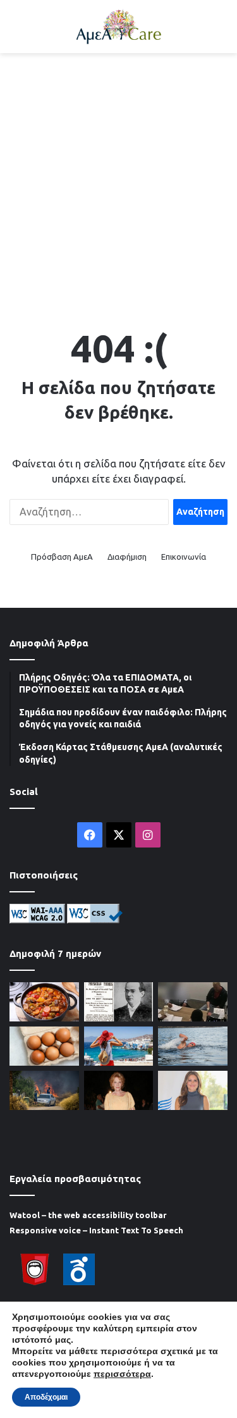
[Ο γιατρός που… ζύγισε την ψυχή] (119, 1001)
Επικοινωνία (183, 556)
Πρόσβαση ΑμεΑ (62, 556)
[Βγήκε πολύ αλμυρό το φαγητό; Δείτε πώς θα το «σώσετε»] (44, 1001)
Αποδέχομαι (46, 1397)
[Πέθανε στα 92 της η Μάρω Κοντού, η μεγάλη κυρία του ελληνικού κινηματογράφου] (119, 1090)
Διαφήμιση (127, 556)
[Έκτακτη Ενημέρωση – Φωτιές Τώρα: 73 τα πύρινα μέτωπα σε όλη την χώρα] (44, 1090)
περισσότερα (122, 1374)
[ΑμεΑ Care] (118, 26)
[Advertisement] (118, 184)
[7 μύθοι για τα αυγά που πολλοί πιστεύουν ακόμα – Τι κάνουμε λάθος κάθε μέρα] (44, 1046)
